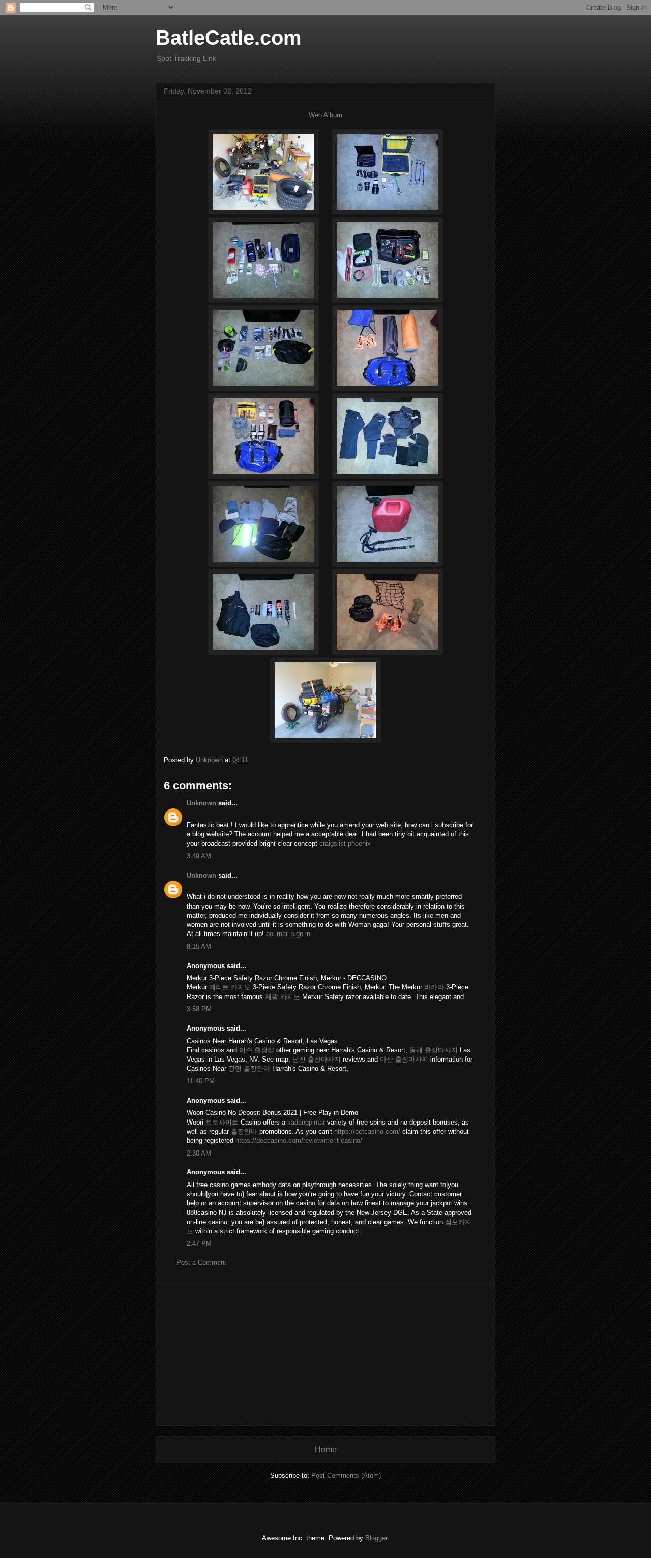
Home (326, 1449)
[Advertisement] (325, 1354)
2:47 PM (199, 1244)
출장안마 (244, 1131)
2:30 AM (199, 1153)
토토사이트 (222, 1122)
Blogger (376, 1538)
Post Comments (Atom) (346, 1475)
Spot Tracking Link (186, 58)
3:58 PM (199, 1009)
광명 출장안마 (249, 1068)
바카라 (434, 987)
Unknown (201, 803)
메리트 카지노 (230, 987)
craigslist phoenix (345, 843)
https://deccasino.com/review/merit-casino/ (298, 1140)
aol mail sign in (288, 934)
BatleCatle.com (229, 37)
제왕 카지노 (282, 997)
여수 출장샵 (256, 1050)
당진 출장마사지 (316, 1059)
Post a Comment (201, 1262)
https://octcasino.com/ (367, 1131)
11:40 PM (201, 1081)
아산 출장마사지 (404, 1059)
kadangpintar (306, 1122)
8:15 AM (199, 946)
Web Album (325, 115)
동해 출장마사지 (433, 1050)
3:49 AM (199, 856)
